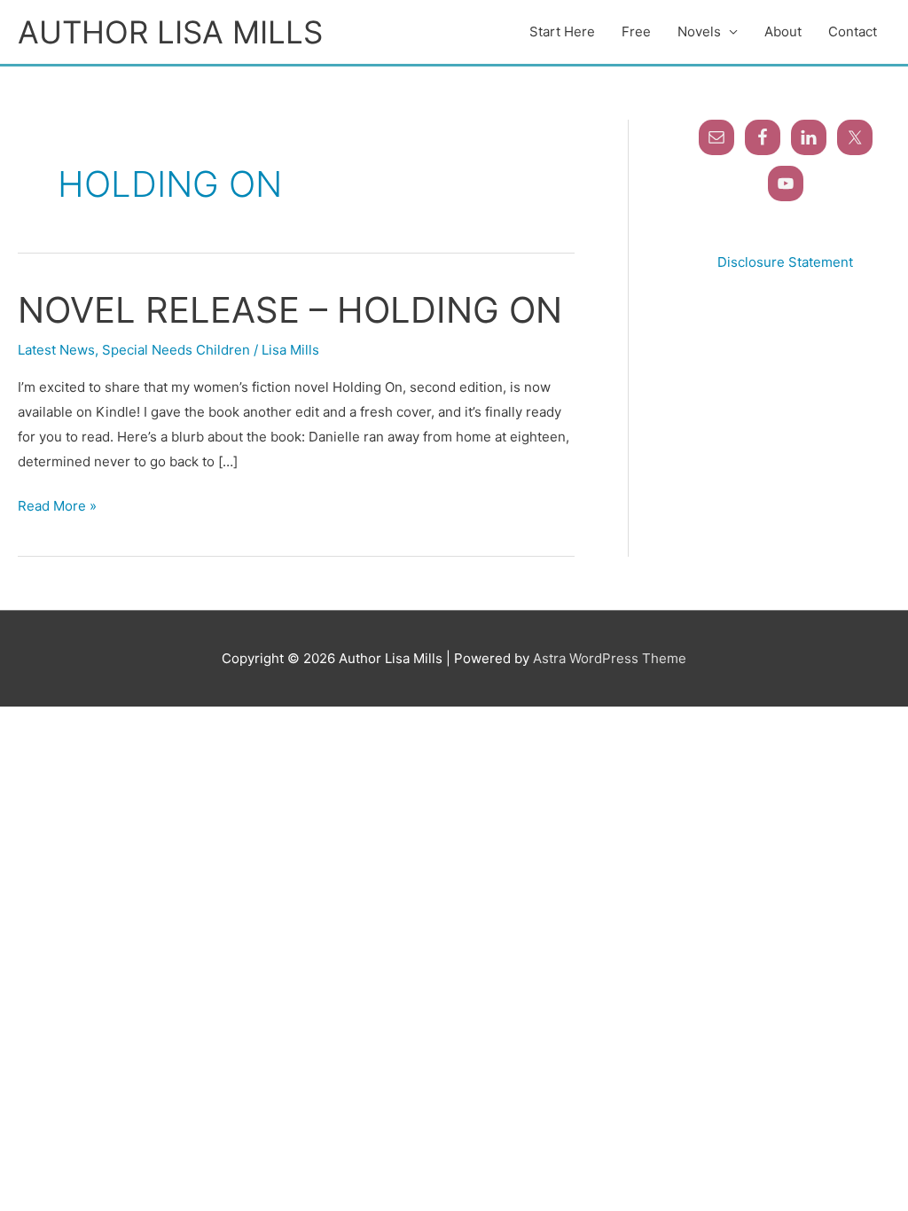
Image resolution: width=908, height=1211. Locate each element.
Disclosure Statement (785, 262)
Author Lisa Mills (170, 32)
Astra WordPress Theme (609, 658)
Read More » (57, 504)
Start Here (562, 31)
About (783, 31)
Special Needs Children (176, 349)
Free (636, 31)
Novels (699, 31)
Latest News (56, 349)
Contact (852, 31)
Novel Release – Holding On (290, 310)
